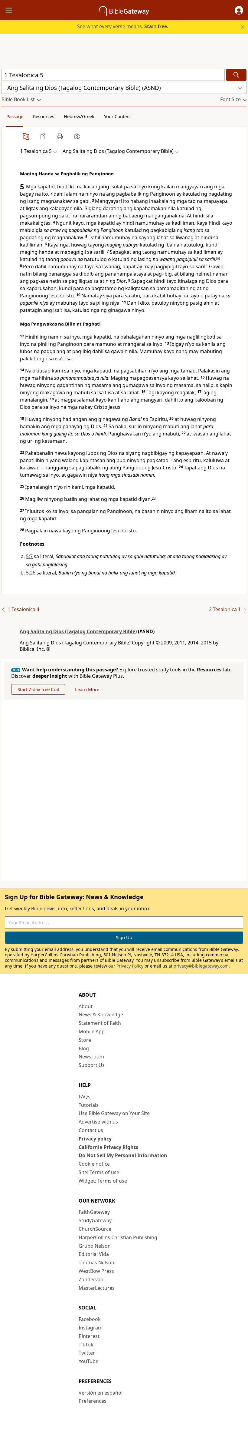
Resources (43, 116)
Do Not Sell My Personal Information (123, 1155)
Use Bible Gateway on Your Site (114, 1113)
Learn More (87, 689)
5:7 (29, 556)
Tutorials (89, 1105)
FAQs (84, 1096)
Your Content (117, 116)
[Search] (236, 75)
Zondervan (91, 1279)
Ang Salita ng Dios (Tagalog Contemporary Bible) (78, 631)
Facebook (90, 1319)
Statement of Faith (100, 1023)
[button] (239, 10)
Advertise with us (98, 1121)
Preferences (92, 1401)
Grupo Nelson (95, 1246)
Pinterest (89, 1336)
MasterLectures (97, 1288)
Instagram (91, 1327)
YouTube (88, 1361)
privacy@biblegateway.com (201, 966)
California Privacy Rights (108, 1147)
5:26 (30, 572)
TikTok (86, 1344)
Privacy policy (95, 1138)
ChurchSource (95, 1229)
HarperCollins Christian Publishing (118, 1237)
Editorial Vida (94, 1254)
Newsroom (91, 1056)
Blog (84, 1048)
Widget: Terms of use (103, 1180)
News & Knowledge (101, 1014)
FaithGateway (94, 1212)
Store (85, 1040)
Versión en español (100, 1392)
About (86, 1006)
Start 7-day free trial (38, 689)
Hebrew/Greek (79, 116)
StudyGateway (95, 1220)
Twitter (87, 1352)
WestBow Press (96, 1271)
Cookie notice (94, 1163)
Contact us (91, 1130)
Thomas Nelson (96, 1262)
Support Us (92, 1065)
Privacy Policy (129, 966)
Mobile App (92, 1031)
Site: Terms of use (99, 1172)
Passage (14, 116)
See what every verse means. (122, 26)
